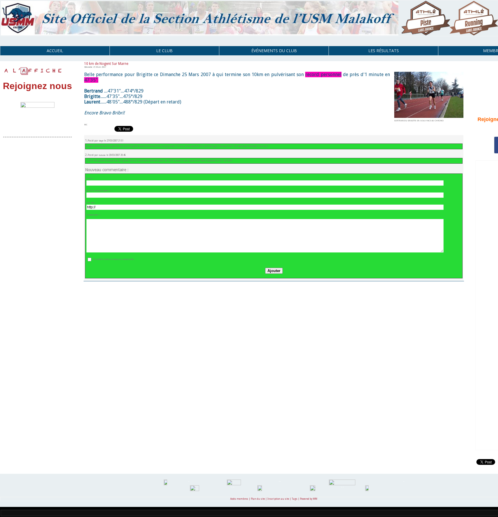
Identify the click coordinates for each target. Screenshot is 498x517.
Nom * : (90, 178)
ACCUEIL (55, 50)
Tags (294, 499)
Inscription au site (278, 499)
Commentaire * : (93, 215)
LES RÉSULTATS (383, 50)
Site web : (90, 202)
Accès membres (239, 499)
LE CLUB (164, 50)
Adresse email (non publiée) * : (99, 190)
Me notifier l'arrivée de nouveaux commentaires (113, 259)
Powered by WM (308, 499)
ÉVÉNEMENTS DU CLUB (274, 50)
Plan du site (258, 499)
